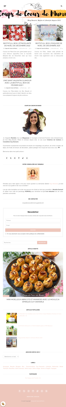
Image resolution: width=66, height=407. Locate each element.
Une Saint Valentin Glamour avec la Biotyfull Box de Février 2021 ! (17, 82)
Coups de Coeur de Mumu (11, 48)
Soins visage (36, 368)
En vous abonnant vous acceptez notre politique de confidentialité (25, 233)
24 (62, 48)
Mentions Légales (33, 396)
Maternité (55, 366)
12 (30, 48)
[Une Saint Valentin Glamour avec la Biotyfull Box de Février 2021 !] (17, 70)
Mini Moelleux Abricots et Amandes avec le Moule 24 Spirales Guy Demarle (33, 300)
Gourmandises (30, 366)
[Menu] (5, 6)
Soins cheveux (19, 368)
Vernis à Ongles (45, 368)
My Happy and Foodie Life (33, 378)
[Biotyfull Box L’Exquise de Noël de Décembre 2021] (49, 33)
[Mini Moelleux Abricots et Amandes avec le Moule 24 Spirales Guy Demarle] (33, 274)
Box (23, 366)
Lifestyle (6, 296)
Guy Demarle (54, 183)
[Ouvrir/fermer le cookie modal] (3, 403)
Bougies (18, 366)
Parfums (5, 368)
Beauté (5, 39)
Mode (61, 366)
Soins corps (28, 368)
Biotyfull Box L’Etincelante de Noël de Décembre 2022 (17, 44)
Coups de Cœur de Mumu (37, 401)
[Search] (61, 6)
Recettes (12, 368)
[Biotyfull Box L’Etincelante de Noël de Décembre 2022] (17, 33)
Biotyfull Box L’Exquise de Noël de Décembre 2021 (48, 44)
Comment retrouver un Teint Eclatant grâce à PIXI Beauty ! (35, 326)
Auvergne (6, 366)
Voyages (53, 368)
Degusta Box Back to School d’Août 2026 (30, 338)
